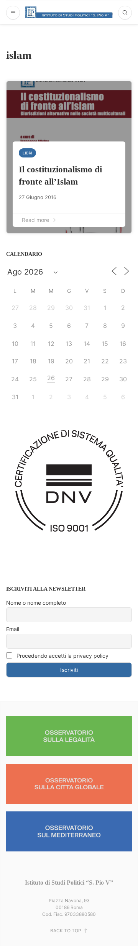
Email (12, 629)
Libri (27, 153)
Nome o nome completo (36, 602)
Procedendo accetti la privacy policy (61, 655)
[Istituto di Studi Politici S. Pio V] (69, 12)
